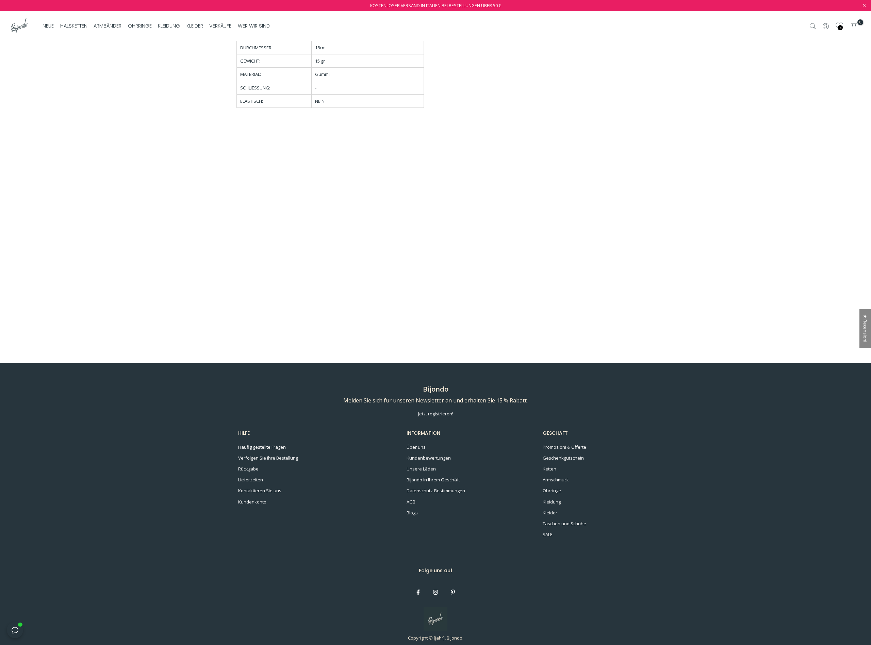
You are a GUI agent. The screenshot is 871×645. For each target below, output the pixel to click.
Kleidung (552, 502)
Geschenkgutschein (563, 458)
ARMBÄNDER (107, 25)
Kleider (550, 513)
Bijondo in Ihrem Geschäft (433, 480)
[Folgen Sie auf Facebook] (418, 592)
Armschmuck (556, 480)
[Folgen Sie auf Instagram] (435, 592)
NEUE (48, 25)
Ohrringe (552, 490)
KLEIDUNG (169, 25)
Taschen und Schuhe (564, 523)
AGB (411, 502)
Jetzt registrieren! (435, 414)
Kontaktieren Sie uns (259, 490)
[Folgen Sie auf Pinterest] (453, 592)
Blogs (412, 513)
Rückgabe (248, 469)
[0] (854, 26)
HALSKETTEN (73, 25)
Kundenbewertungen (429, 458)
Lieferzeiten (250, 480)
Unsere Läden (421, 469)
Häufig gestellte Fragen (262, 447)
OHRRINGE (140, 25)
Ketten (549, 469)
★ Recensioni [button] (865, 328)
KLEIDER (194, 25)
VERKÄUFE (220, 25)
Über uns (416, 447)
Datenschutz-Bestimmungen (436, 490)
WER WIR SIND (253, 25)
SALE (548, 534)
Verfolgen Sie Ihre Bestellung (268, 458)
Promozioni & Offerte (564, 447)
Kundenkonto (252, 502)
